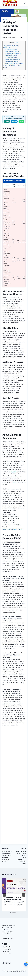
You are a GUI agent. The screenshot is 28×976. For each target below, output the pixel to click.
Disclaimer (8, 954)
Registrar (13, 482)
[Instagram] (9, 963)
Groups (21, 121)
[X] (6, 963)
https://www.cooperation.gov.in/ (12, 529)
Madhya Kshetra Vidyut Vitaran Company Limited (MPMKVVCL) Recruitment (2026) (21, 856)
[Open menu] (24, 3)
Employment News (8, 938)
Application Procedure (12, 59)
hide (17, 42)
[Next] (23, 895)
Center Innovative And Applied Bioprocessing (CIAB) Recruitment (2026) (14, 899)
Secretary (14, 472)
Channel (7, 121)
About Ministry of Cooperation (13, 63)
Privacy (7, 951)
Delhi (7, 523)
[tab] (10, 912)
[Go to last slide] (4, 895)
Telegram (14, 121)
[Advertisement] (14, 785)
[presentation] (14, 886)
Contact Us (8, 949)
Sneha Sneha (7, 37)
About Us (7, 946)
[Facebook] (3, 963)
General (4, 19)
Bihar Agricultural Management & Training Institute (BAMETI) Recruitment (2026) (7, 855)
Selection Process (11, 61)
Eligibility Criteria (11, 57)
